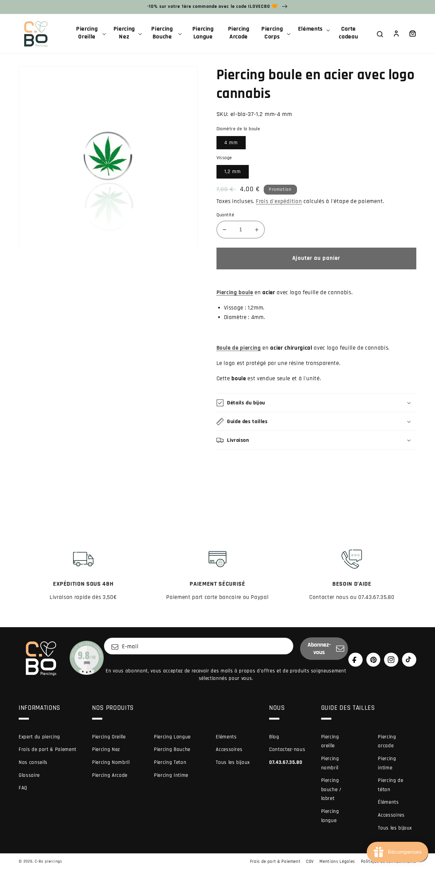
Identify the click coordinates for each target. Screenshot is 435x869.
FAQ (23, 788)
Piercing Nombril (111, 762)
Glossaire (29, 775)
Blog (274, 737)
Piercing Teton (170, 762)
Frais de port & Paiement (47, 749)
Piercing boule (234, 292)
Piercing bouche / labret (331, 789)
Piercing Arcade (109, 775)
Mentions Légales (337, 861)
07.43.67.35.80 (285, 762)
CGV (310, 861)
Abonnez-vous (319, 648)
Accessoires (229, 749)
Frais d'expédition (279, 201)
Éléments (388, 802)
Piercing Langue (172, 737)
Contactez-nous (287, 749)
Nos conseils (33, 762)
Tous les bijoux (233, 762)
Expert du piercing (39, 737)
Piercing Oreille (109, 737)
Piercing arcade (387, 741)
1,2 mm (232, 171)
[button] (89, 34)
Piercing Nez (106, 749)
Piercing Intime (171, 775)
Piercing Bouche (172, 749)
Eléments (226, 737)
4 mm (231, 142)
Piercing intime (387, 763)
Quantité (225, 215)
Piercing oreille (330, 741)
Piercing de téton (390, 785)
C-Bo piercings (48, 861)
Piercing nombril (330, 763)
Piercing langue (330, 816)
